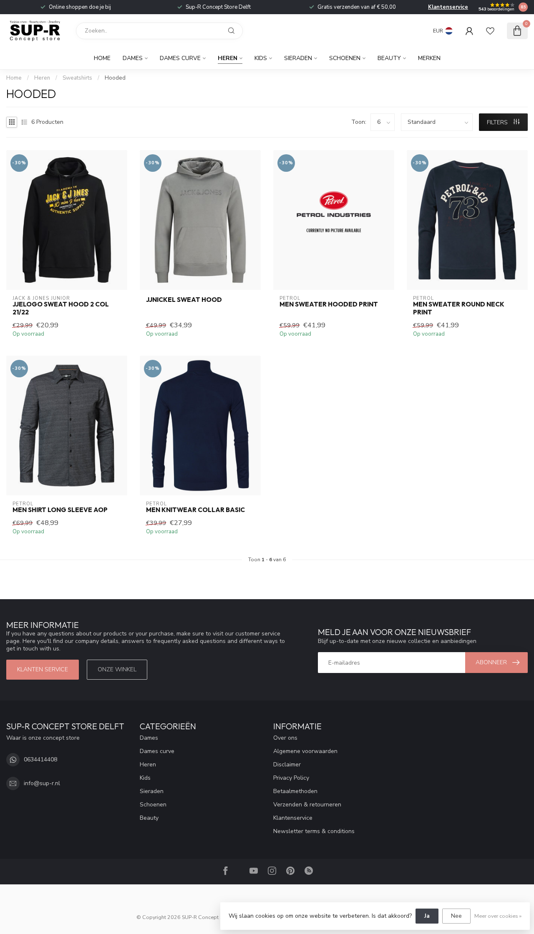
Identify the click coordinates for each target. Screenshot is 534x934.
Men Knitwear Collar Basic (195, 510)
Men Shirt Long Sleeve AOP (60, 510)
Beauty (389, 58)
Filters (498, 122)
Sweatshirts (77, 78)
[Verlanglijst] (490, 31)
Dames (133, 58)
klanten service (42, 669)
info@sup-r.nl (42, 783)
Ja (427, 916)
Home (102, 58)
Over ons (285, 738)
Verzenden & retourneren (307, 804)
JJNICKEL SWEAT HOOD (184, 300)
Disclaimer (287, 764)
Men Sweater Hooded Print (329, 304)
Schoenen (344, 58)
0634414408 (40, 759)
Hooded (115, 78)
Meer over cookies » (497, 915)
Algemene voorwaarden (305, 751)
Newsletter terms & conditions (314, 831)
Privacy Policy (291, 778)
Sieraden (298, 58)
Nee (456, 916)
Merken (429, 58)
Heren (227, 58)
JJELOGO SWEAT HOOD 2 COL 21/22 (61, 308)
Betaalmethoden (295, 791)
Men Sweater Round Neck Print (458, 308)
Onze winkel (117, 669)
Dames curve (180, 58)
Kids (260, 58)
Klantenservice (448, 7)
